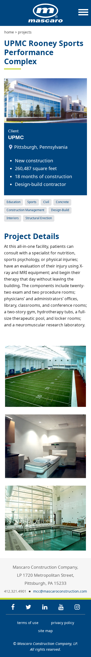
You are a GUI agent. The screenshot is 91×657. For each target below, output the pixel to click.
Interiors (13, 218)
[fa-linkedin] (45, 607)
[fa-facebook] (13, 607)
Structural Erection (39, 218)
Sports (31, 202)
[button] (83, 14)
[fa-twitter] (28, 607)
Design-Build (60, 210)
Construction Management (25, 210)
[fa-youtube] (61, 607)
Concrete (62, 202)
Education (13, 202)
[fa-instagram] (77, 607)
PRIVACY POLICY (62, 622)
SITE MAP (45, 630)
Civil (46, 202)
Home (9, 32)
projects (25, 32)
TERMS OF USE (27, 622)
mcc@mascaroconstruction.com (60, 591)
